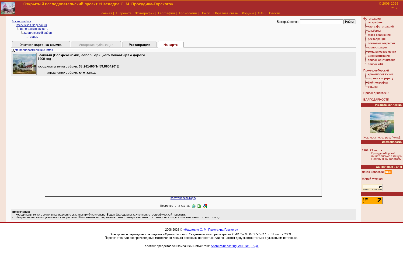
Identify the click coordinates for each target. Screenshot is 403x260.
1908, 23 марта (372, 150)
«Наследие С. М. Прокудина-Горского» (210, 229)
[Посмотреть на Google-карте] (205, 205)
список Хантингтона (381, 60)
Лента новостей (373, 172)
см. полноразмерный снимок (34, 50)
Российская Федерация (31, 25)
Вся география (21, 21)
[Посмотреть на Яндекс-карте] (199, 205)
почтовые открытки (381, 43)
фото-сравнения (379, 35)
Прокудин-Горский (376, 70)
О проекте (124, 13)
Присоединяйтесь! (376, 93)
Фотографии (144, 13)
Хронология (188, 13)
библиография (378, 82)
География (166, 13)
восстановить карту (183, 198)
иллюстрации (377, 47)
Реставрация (139, 45)
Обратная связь (225, 13)
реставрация (377, 39)
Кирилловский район (38, 32)
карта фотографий (381, 26)
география (375, 22)
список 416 (375, 64)
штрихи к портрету (380, 78)
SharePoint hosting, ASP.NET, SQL (235, 246)
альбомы (374, 30)
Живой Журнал (372, 178)
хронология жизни (380, 74)
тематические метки (382, 51)
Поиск (205, 13)
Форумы (247, 13)
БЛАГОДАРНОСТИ (376, 99)
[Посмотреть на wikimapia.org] (193, 205)
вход (394, 7)
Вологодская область (34, 28)
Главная (106, 13)
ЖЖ (261, 13)
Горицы (33, 36)
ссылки (373, 86)
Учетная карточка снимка (41, 45)
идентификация (379, 55)
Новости (274, 13)
